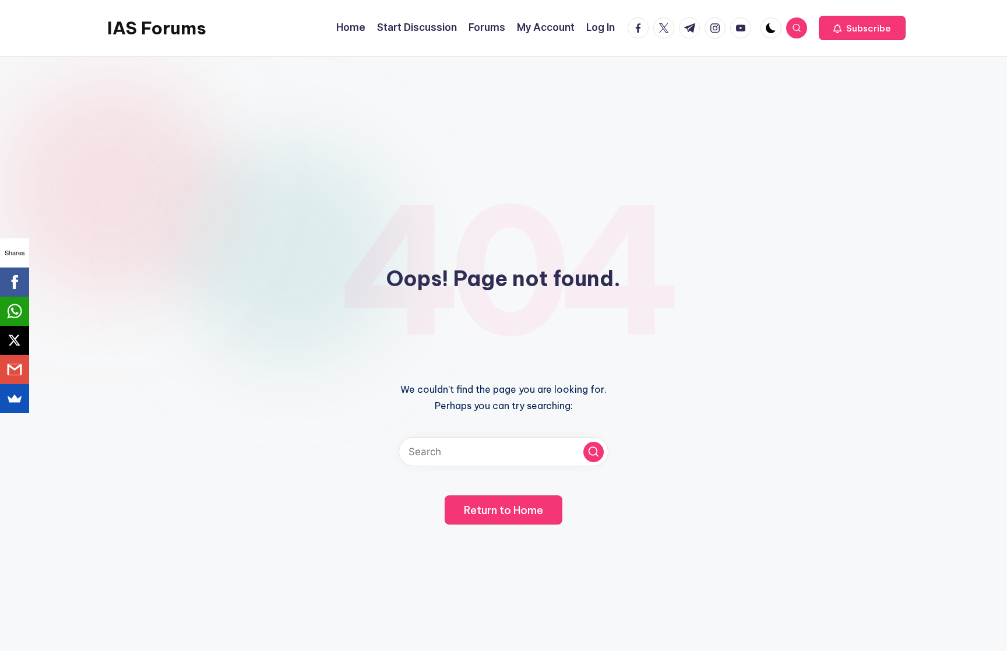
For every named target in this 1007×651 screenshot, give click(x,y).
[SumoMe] (14, 398)
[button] (862, 28)
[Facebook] (14, 282)
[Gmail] (14, 369)
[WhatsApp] (14, 311)
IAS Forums (156, 28)
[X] (14, 340)
